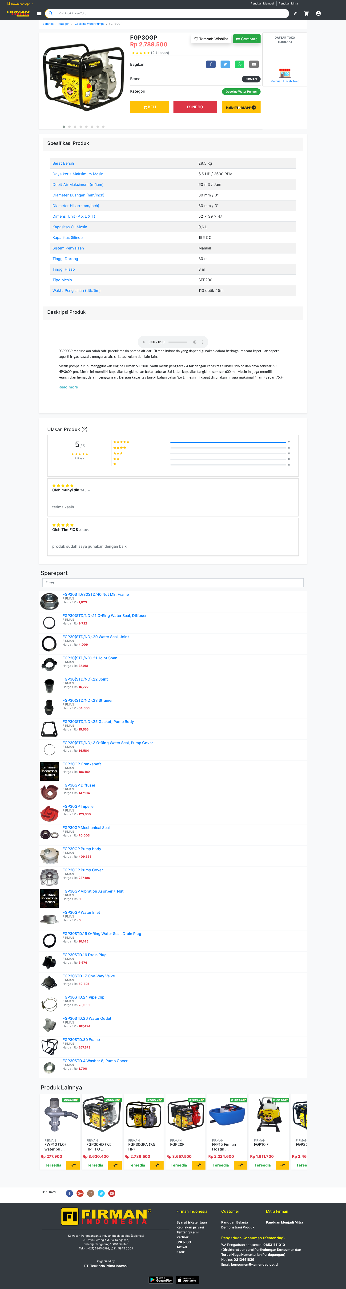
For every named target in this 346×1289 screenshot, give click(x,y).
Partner (183, 1237)
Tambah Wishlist (213, 39)
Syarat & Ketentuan (192, 1222)
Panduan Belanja (234, 1222)
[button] (64, 126)
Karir (181, 1252)
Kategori (63, 23)
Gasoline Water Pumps (89, 23)
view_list (39, 13)
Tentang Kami (188, 1232)
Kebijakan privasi (190, 1227)
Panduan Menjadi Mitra (284, 1222)
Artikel (182, 1247)
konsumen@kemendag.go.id (254, 1264)
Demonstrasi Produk (237, 1227)
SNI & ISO (184, 1242)
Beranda (48, 23)
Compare (248, 39)
